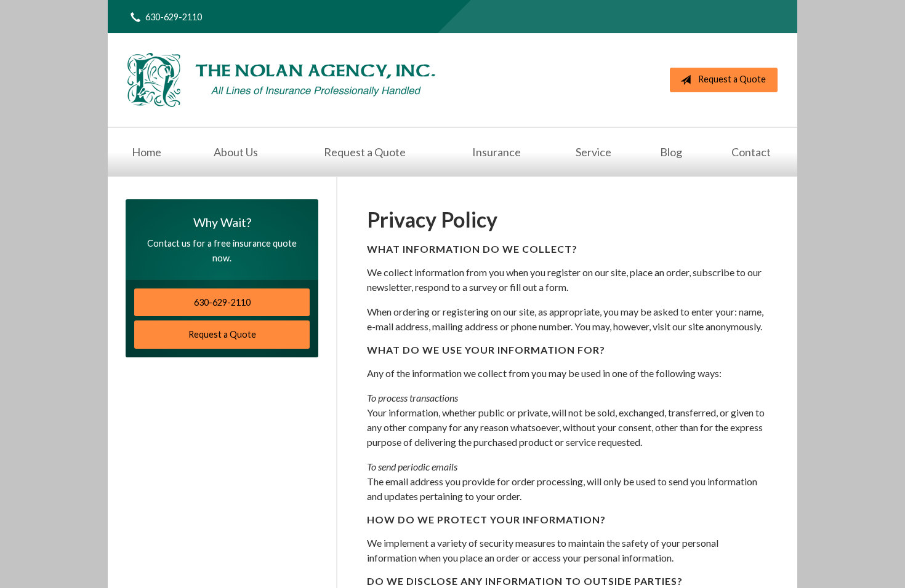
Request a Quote (732, 79)
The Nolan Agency (281, 80)
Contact (751, 152)
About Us (236, 152)
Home (146, 152)
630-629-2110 (173, 17)
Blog (671, 152)
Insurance (496, 152)
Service (593, 152)
